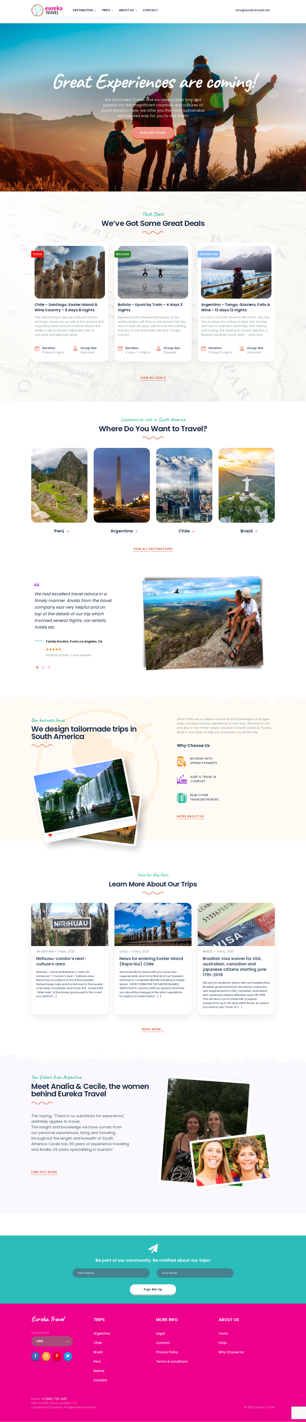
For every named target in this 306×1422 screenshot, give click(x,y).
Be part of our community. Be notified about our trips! (153, 1260)
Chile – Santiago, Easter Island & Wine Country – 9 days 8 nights (66, 307)
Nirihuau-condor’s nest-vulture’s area (61, 961)
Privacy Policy (167, 1352)
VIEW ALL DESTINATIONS (153, 549)
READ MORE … (153, 1029)
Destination (83, 10)
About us (126, 10)
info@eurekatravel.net (253, 10)
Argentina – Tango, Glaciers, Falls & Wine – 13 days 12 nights (235, 307)
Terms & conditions (172, 1361)
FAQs (223, 1343)
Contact (150, 10)
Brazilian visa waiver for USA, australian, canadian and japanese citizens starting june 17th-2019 (234, 967)
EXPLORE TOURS (153, 133)
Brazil (98, 1352)
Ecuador (100, 1380)
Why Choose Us (231, 1352)
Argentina (102, 1333)
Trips (106, 10)
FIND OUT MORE (44, 1172)
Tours (223, 1333)
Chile (98, 1343)
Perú (97, 1361)
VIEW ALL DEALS (153, 378)
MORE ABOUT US (190, 816)
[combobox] (52, 1341)
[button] (37, 667)
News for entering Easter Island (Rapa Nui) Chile (151, 961)
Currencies (40, 1333)
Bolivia (99, 1371)
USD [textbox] (39, 1341)
